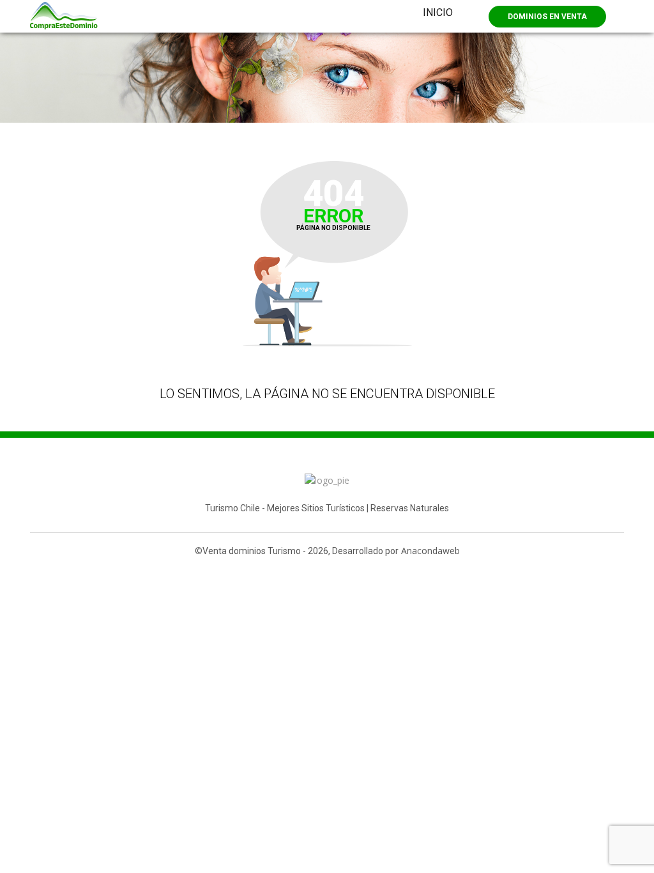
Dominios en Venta (547, 16)
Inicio (438, 12)
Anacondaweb (430, 551)
